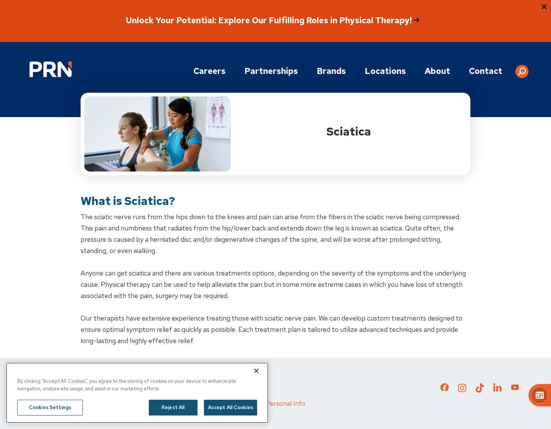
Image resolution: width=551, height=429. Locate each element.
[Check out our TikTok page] (480, 390)
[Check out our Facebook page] (444, 389)
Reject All (173, 407)
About (437, 71)
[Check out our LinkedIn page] (497, 390)
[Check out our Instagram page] (462, 390)
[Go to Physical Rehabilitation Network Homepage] (50, 69)
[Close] (256, 371)
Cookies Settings (50, 407)
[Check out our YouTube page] (515, 388)
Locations (385, 71)
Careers (209, 71)
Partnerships (271, 71)
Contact (485, 71)
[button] (522, 68)
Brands (331, 71)
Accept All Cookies (230, 407)
